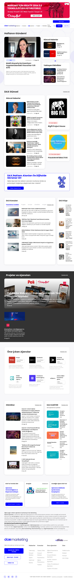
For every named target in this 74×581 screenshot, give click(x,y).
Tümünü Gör (66, 91)
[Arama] (54, 26)
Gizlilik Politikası (68, 577)
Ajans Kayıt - (12, 557)
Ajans (30, 557)
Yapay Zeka (41, 550)
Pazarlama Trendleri (12, 204)
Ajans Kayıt (61, 21)
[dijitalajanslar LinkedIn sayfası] (8, 576)
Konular (24, 26)
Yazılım (39, 565)
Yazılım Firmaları (52, 568)
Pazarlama (40, 557)
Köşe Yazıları (49, 25)
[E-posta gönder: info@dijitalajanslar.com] (12, 576)
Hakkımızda (66, 550)
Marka (31, 563)
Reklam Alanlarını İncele (15, 188)
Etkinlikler (44, 26)
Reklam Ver (11, 563)
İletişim (64, 553)
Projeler (38, 26)
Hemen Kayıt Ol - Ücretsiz (14, 504)
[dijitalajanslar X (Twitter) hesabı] (5, 576)
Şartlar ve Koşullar (57, 577)
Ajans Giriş (66, 25)
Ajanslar (32, 26)
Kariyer (64, 556)
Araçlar (44, 204)
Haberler (18, 26)
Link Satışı (65, 558)
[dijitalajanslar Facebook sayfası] (16, 576)
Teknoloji (32, 550)
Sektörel (31, 560)
